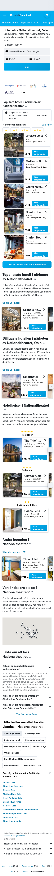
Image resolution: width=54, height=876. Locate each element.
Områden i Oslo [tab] (11, 752)
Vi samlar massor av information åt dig (23, 848)
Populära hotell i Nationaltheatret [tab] (20, 759)
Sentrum (25, 871)
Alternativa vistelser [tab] (34, 740)
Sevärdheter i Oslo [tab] (32, 765)
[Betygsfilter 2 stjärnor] (6, 130)
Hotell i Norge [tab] (39, 746)
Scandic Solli (9, 782)
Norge (10, 866)
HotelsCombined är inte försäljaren (21, 843)
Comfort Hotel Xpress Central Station (20, 809)
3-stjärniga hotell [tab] (12, 733)
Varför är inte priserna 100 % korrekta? (23, 853)
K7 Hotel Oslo (9, 805)
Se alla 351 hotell (11, 302)
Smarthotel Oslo (10, 817)
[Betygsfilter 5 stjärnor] (37, 130)
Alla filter (47, 124)
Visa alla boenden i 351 (14, 552)
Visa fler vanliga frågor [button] (27, 714)
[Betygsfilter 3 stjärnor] (14, 130)
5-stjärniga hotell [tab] (12, 740)
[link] (27, 264)
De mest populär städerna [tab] (16, 746)
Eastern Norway (28, 866)
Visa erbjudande (39, 153)
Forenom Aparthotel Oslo (15, 813)
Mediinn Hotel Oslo (12, 794)
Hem (3, 866)
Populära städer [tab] (11, 765)
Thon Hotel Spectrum (13, 786)
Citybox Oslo (9, 790)
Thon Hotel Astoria (12, 821)
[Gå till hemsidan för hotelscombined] (20, 14)
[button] (5, 15)
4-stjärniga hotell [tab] (33, 733)
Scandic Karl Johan (12, 801)
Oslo (43, 866)
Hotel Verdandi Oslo (12, 797)
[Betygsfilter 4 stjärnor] (25, 130)
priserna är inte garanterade (14, 835)
